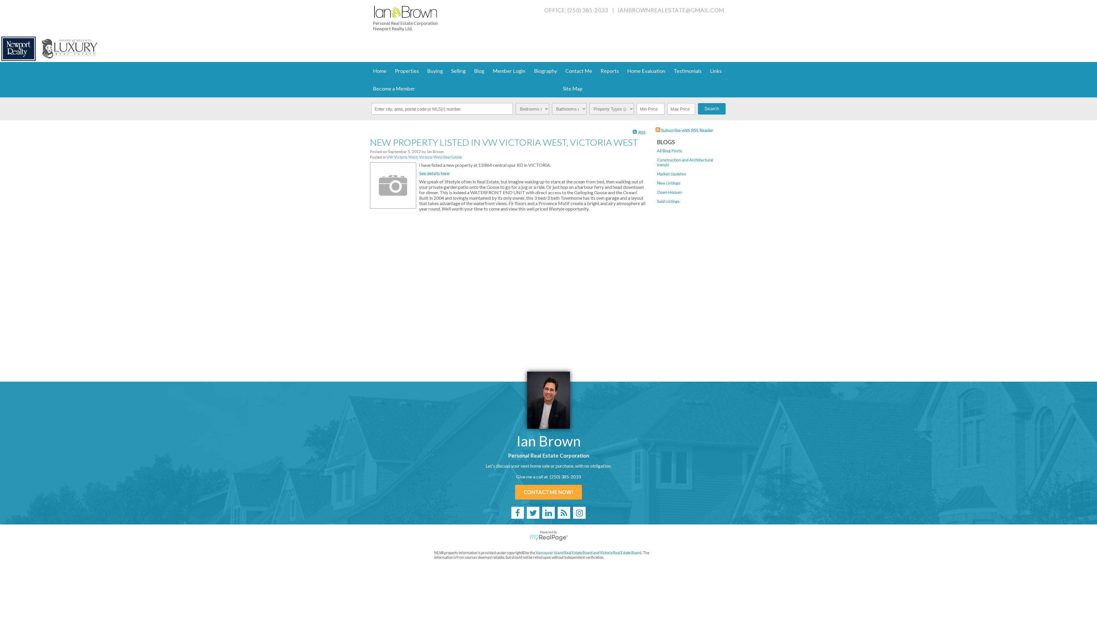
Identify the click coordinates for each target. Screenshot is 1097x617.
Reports (609, 71)
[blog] (564, 513)
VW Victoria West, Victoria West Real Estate (424, 157)
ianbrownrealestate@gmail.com (671, 10)
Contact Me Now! (548, 492)
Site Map (572, 88)
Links (716, 71)
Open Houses (669, 192)
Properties (407, 71)
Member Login (509, 71)
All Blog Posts (669, 150)
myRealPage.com (548, 538)
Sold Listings (668, 201)
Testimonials (688, 71)
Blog (479, 71)
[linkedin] (548, 513)
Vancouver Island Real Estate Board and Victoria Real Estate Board (588, 552)
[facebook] (517, 513)
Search (711, 108)
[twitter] (533, 513)
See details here (434, 173)
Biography (545, 71)
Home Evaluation (646, 71)
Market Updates (671, 173)
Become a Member (394, 88)
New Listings (668, 183)
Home (380, 71)
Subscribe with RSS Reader (686, 130)
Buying (435, 71)
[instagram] (579, 513)
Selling (458, 71)
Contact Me (578, 71)
